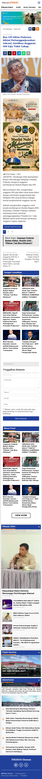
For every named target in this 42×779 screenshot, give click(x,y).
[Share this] (5, 53)
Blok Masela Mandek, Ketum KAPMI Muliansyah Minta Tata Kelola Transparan (10, 346)
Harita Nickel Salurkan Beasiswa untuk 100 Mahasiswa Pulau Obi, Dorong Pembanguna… (22, 740)
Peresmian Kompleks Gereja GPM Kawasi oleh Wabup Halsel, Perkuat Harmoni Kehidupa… (21, 749)
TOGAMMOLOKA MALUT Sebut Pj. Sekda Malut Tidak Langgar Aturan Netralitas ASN (26, 603)
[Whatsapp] (24, 53)
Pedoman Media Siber (9, 776)
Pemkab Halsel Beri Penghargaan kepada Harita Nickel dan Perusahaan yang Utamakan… (19, 668)
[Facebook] (30, 29)
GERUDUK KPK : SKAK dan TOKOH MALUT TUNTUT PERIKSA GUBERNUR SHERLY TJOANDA (30, 292)
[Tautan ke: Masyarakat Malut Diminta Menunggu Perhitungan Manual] (21, 559)
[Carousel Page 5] (39, 675)
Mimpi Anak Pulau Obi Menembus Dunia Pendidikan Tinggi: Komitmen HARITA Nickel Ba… (23, 730)
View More (21, 515)
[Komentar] (28, 53)
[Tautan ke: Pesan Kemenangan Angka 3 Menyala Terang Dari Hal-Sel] (7, 629)
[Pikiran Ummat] (10, 3)
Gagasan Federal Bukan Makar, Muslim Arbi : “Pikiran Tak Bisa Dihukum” (10, 292)
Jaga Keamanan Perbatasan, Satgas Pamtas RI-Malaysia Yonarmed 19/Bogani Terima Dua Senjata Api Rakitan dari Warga (30, 319)
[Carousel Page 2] (34, 675)
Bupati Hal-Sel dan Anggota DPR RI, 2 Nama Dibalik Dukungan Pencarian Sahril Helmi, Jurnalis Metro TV (11, 259)
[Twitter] (33, 29)
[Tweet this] (10, 53)
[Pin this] (14, 53)
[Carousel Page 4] (37, 675)
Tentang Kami (20, 773)
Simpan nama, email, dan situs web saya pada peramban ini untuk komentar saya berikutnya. (19, 411)
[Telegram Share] (19, 53)
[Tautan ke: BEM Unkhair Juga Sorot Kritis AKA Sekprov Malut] (7, 617)
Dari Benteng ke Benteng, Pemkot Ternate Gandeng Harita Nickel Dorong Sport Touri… (22, 711)
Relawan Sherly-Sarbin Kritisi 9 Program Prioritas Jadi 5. (32, 257)
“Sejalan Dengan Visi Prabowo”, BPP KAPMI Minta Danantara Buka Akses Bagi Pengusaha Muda (30, 502)
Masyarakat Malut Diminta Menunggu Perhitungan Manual (18, 592)
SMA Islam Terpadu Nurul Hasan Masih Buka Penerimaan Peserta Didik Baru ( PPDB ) (22, 720)
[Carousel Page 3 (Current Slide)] (36, 675)
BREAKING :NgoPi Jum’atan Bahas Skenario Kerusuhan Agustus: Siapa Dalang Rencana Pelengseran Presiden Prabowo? (11, 319)
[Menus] (39, 2)
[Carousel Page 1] (33, 675)
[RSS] (37, 29)
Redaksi (24, 776)
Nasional (12, 49)
